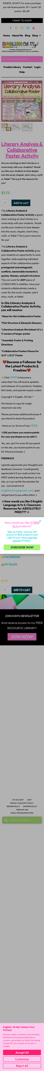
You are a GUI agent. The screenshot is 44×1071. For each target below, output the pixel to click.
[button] (40, 521)
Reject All (22, 1066)
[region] (22, 1047)
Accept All (22, 1052)
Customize (22, 1059)
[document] (22, 535)
